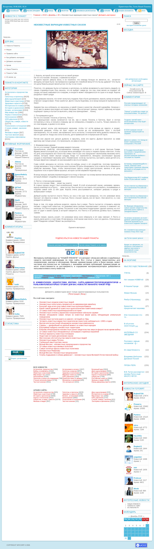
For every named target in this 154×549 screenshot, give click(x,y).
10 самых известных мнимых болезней (56, 346)
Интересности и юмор (14, 106)
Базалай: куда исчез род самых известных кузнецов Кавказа (65, 306)
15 (147, 529)
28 (144, 535)
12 (137, 529)
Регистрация (33, 11)
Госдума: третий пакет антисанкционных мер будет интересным (135, 121)
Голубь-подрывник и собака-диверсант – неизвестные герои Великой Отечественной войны (78, 355)
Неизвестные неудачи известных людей (56, 302)
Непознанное (11, 117)
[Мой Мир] (81, 253)
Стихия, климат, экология (15, 128)
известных (83, 277)
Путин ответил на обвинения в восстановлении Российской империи (136, 187)
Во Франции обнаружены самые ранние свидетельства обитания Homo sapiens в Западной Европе (135, 208)
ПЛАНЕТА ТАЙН (133, 506)
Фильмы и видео (12, 132)
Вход (50, 11)
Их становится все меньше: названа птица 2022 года (135, 231)
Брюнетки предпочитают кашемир (134, 307)
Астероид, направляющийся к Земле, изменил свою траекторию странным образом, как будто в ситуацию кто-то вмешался (136, 167)
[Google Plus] (86, 253)
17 (129, 532)
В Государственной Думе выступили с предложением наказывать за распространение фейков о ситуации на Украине (135, 153)
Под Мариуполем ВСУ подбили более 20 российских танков (136, 178)
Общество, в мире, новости (16, 121)
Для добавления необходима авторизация (136, 80)
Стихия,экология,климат (42, 380)
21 (144, 532)
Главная (14, 11)
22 (147, 532)
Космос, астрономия (13, 110)
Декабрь (52, 15)
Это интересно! (68, 382)
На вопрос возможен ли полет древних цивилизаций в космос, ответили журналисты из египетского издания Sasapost (136, 220)
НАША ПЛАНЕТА (133, 504)
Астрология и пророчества (16, 92)
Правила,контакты (86, 11)
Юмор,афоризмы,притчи (101, 382)
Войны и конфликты (41, 371)
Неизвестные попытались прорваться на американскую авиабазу (67, 304)
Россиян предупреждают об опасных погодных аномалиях (135, 104)
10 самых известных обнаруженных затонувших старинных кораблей (69, 332)
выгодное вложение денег (136, 25)
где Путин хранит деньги (133, 238)
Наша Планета (126, 11)
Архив (107, 11)
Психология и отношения (16, 126)
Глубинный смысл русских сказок (53, 342)
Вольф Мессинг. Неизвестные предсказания (58, 353)
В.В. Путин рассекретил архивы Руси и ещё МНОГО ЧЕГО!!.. (134, 374)
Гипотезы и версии (69, 371)
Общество (96, 376)
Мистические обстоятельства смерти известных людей (63, 338)
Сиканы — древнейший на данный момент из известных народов (67, 325)
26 (137, 535)
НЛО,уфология (11, 119)
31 (129, 538)
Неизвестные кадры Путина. (51, 340)
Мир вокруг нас (11, 112)
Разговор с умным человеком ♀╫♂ (131, 342)
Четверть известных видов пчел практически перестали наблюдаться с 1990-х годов (75, 321)
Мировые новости (69, 375)
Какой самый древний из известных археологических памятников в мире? (71, 308)
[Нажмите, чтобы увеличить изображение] (77, 50)
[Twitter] (73, 253)
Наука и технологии (13, 115)
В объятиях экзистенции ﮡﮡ (131, 325)
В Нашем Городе (131, 286)
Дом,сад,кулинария (13, 99)
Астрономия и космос (70, 369)
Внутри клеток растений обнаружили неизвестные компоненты (66, 323)
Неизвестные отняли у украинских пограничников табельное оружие (68, 313)
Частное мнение (39, 382)
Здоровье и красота (13, 103)
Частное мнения (12, 135)
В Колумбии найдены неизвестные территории (59, 327)
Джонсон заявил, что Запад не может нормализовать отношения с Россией (135, 141)
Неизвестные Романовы (49, 351)
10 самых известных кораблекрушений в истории (60, 311)
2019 (44, 15)
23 (126, 535)
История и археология (14, 108)
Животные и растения (14, 101)
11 (133, 529)
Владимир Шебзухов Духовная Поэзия (133, 358)
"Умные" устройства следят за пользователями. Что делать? (136, 112)
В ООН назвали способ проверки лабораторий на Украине (134, 131)
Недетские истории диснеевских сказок (56, 336)
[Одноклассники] (77, 253)
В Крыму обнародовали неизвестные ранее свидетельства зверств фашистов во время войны (79, 330)
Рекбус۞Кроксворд (132, 300)
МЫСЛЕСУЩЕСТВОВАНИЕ (136, 266)
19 (137, 532)
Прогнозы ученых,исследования (45, 378)
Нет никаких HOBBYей (133, 280)
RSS (143, 11)
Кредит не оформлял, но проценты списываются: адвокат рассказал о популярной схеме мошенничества (133, 248)
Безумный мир (97, 369)
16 (126, 532)
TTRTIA (127, 273)
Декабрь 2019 (136, 516)
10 (129, 529)
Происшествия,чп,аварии (72, 378)
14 (144, 529)
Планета (45, 277)
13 (140, 529)
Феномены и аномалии (71, 380)
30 (126, 538)
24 (129, 535)
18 (133, 532)
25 (133, 535)
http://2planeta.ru (88, 276)
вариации (75, 277)
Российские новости (99, 378)
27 (140, 535)
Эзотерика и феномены (15, 137)
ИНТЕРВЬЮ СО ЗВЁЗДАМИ (131, 333)
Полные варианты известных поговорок (56, 334)
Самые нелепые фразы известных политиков (59, 349)
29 (147, 535)
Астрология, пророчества (43, 369)
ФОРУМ (64, 11)
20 (140, 532)
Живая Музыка (130, 293)
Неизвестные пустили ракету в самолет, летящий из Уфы (64, 319)
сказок (67, 277)
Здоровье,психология (70, 373)
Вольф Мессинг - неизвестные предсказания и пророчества (65, 344)
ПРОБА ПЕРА (130, 365)
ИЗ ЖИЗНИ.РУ (133, 507)
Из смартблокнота (132, 350)
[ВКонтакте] (68, 253)
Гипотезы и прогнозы (14, 97)
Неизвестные (59, 277)
